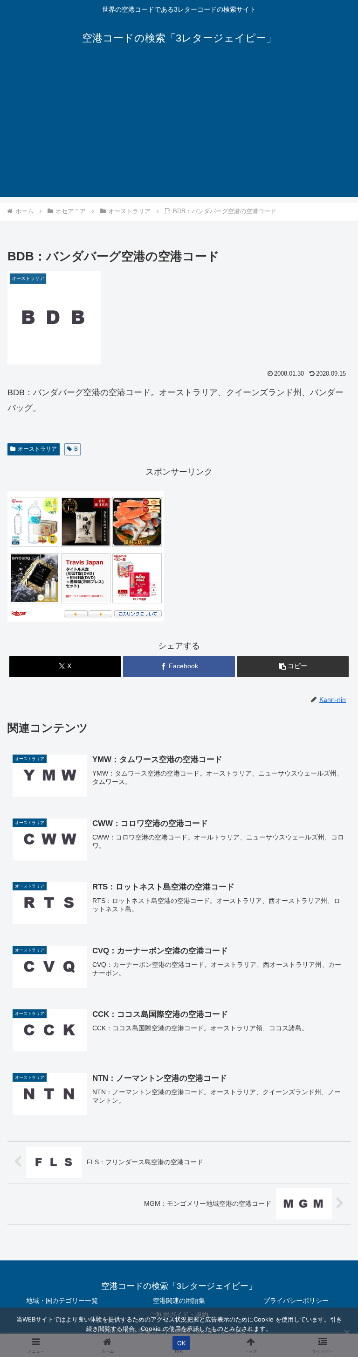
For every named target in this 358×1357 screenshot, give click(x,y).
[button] (293, 666)
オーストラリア (37, 449)
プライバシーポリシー (296, 1300)
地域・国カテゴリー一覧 (62, 1300)
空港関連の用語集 (179, 1300)
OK (181, 1343)
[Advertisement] (179, 131)
